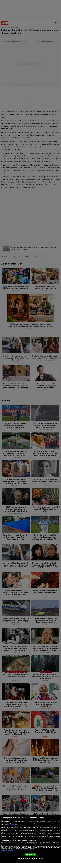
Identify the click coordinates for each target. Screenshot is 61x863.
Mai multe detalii (14, 824)
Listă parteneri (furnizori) (7, 850)
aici (56, 832)
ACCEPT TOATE (30, 854)
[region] (30, 839)
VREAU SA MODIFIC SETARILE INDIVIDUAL (30, 858)
